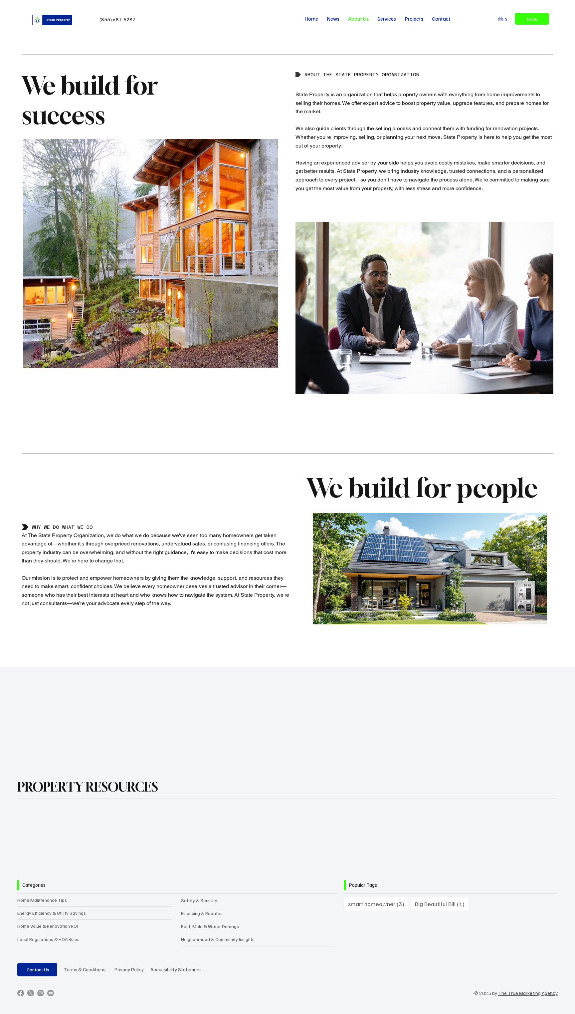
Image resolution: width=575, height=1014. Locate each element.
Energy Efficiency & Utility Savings (51, 913)
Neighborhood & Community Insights (218, 939)
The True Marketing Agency (528, 993)
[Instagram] (40, 993)
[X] (30, 993)
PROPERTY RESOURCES (87, 787)
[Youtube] (50, 993)
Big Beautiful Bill (442, 903)
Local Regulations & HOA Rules (48, 939)
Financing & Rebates (202, 913)
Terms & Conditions (84, 969)
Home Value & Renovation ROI (47, 926)
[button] (503, 18)
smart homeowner (378, 903)
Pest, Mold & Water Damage (210, 926)
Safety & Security (199, 900)
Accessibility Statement (175, 969)
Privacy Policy (129, 969)
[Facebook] (20, 993)
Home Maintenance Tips (42, 900)
